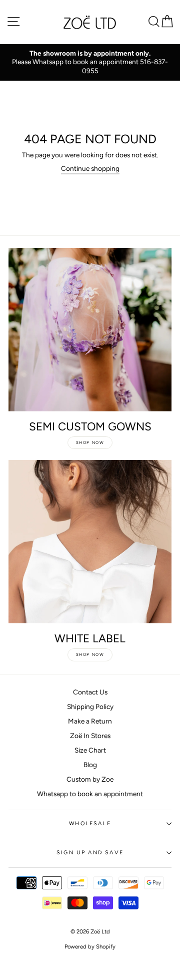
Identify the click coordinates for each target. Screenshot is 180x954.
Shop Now (90, 442)
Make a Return (90, 721)
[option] (90, 62)
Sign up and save (90, 852)
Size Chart (90, 750)
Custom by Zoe (90, 779)
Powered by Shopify (90, 946)
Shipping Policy (90, 706)
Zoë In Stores (90, 736)
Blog (90, 765)
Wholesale (90, 823)
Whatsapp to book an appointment (90, 794)
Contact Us (90, 692)
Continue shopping (90, 168)
